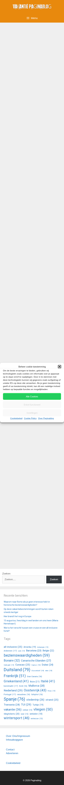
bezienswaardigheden (27, 655)
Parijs (51, 691)
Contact (10, 749)
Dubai (47, 664)
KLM (17, 303)
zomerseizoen (38, 303)
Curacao (22, 664)
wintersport (16, 718)
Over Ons (11, 736)
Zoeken (6, 573)
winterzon (37, 719)
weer (24, 714)
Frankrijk (15, 676)
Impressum (24, 736)
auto (21, 651)
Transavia (27, 169)
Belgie (48, 650)
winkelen (36, 714)
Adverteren (12, 753)
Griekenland (16, 681)
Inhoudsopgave (14, 739)
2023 (10, 169)
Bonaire (12, 660)
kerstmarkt (11, 686)
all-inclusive (21, 427)
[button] (59, 366)
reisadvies (23, 694)
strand (52, 699)
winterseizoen (12, 173)
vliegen (25, 303)
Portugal (10, 694)
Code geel (9, 665)
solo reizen (35, 427)
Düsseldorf (38, 671)
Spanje (14, 699)
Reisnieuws (14, 422)
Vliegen (12, 164)
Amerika (30, 647)
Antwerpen (42, 647)
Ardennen (10, 651)
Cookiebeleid (16, 418)
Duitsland (17, 669)
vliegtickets (40, 169)
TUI (54, 427)
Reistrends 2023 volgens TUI (28, 320)
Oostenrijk (35, 690)
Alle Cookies (32, 396)
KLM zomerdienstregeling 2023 (30, 190)
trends (46, 427)
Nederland (13, 690)
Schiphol (37, 694)
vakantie (28, 556)
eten (48, 671)
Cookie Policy (30, 418)
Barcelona (33, 650)
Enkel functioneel (32, 404)
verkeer (27, 710)
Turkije (37, 705)
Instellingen (32, 412)
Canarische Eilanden (36, 660)
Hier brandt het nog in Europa (17, 616)
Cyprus (36, 665)
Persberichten (15, 551)
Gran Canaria (34, 676)
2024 (17, 169)
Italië (48, 681)
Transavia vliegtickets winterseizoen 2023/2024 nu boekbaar (27, 53)
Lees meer (13, 153)
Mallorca (36, 685)
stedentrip (35, 699)
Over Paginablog (46, 418)
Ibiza (35, 681)
